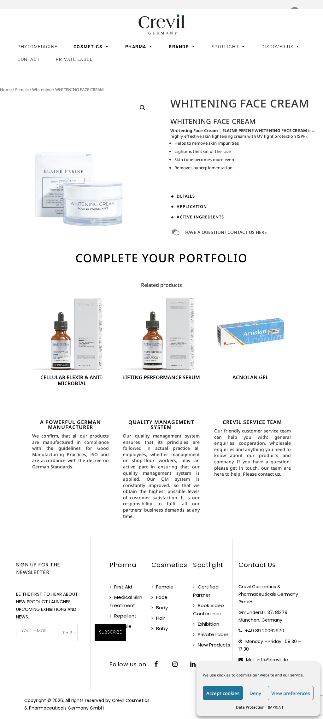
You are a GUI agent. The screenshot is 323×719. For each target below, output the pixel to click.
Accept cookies (222, 693)
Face (161, 597)
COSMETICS (88, 46)
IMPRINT (276, 707)
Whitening (42, 89)
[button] (142, 107)
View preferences (290, 693)
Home (6, 89)
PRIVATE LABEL (74, 59)
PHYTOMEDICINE (37, 46)
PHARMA (135, 46)
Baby (162, 628)
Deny (255, 693)
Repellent (125, 615)
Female (22, 89)
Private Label (213, 634)
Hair (160, 618)
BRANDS (179, 46)
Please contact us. (262, 474)
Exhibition (208, 624)
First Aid (123, 586)
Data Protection (250, 707)
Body (162, 607)
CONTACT (28, 59)
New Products (214, 644)
